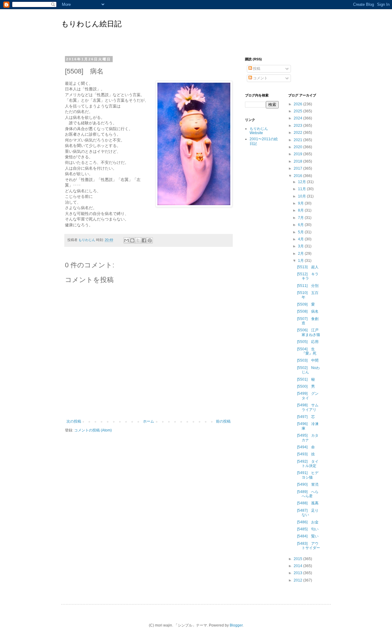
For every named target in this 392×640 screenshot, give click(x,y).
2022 (298, 132)
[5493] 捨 (306, 454)
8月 (301, 210)
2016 (298, 176)
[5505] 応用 (307, 342)
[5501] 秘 (306, 379)
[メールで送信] (126, 240)
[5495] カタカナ (307, 437)
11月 (302, 189)
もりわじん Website (259, 130)
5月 (301, 232)
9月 (301, 203)
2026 (298, 104)
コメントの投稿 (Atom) (93, 430)
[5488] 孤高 (307, 503)
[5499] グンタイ (307, 395)
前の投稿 (223, 421)
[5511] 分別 (307, 286)
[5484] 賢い (307, 536)
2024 (298, 118)
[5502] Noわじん (308, 370)
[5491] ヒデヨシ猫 (307, 475)
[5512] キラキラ (307, 276)
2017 (298, 168)
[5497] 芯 (306, 417)
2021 (298, 140)
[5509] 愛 (306, 304)
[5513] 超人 (307, 267)
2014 (298, 566)
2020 (298, 147)
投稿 (256, 68)
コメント (260, 78)
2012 (298, 580)
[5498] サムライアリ (307, 407)
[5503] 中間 (307, 360)
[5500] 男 (306, 386)
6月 (301, 225)
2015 (298, 559)
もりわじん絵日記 (91, 24)
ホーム (148, 421)
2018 (298, 161)
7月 (301, 218)
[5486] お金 (307, 522)
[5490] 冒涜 (307, 484)
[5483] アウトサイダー (308, 545)
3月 (301, 246)
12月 (302, 182)
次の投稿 (73, 421)
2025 (298, 111)
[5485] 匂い (307, 529)
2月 (301, 253)
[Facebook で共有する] (144, 240)
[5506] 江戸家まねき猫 (308, 332)
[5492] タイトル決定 (307, 463)
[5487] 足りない (307, 512)
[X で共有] (138, 240)
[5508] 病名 (307, 311)
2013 (298, 573)
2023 (298, 125)
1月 (301, 260)
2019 (298, 154)
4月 (301, 239)
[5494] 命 (306, 447)
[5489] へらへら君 (307, 494)
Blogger (236, 625)
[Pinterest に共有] (150, 240)
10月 (302, 196)
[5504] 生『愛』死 (306, 351)
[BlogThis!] (132, 240)
